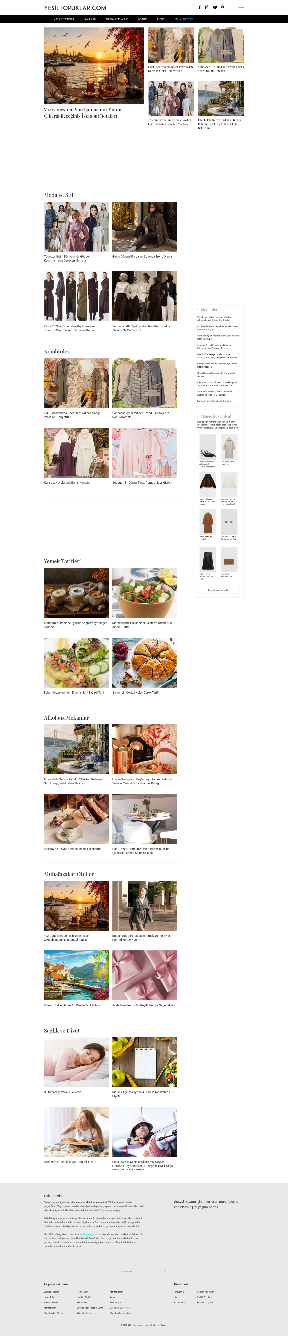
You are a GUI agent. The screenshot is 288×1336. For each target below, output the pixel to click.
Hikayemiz (179, 1292)
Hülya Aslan (49, 1297)
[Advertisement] (144, 161)
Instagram (207, 7)
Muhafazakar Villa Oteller (121, 1313)
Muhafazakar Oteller (69, 873)
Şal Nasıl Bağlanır (52, 1292)
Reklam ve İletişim (205, 1292)
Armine (113, 1297)
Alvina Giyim (115, 1302)
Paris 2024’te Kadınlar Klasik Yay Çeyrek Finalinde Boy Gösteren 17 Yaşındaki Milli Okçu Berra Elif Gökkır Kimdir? (142, 1166)
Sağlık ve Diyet (62, 1030)
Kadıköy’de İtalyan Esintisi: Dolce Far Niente (72, 849)
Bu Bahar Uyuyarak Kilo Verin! (63, 1092)
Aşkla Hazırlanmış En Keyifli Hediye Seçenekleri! (144, 1005)
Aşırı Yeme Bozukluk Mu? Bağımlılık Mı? (70, 1162)
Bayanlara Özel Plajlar (120, 1308)
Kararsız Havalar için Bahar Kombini (67, 482)
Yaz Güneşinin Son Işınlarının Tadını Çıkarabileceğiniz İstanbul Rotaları (83, 112)
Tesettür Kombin (51, 1302)
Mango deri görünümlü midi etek (207, 576)
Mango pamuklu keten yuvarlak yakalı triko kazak (228, 501)
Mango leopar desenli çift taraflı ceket (207, 501)
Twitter (215, 7)
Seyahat (142, 19)
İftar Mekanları (116, 1292)
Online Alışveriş (184, 19)
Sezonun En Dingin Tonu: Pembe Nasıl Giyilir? (142, 482)
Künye (177, 1297)
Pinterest (222, 7)
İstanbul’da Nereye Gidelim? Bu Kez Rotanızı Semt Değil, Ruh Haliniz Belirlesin (220, 124)
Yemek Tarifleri (62, 561)
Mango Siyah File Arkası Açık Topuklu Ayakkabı (207, 464)
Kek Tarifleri (82, 1302)
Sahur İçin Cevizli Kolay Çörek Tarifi (135, 692)
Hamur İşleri (82, 1292)
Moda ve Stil (59, 194)
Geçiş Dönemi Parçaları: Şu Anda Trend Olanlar (142, 256)
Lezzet (161, 19)
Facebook (199, 7)
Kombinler (90, 19)
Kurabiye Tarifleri (84, 1297)
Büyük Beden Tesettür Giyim (90, 1308)
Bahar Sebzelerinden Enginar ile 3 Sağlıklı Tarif (74, 692)
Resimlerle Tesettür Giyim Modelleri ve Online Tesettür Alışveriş (75, 7)
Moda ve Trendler (64, 19)
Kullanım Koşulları (205, 1302)
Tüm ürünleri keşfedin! (218, 590)
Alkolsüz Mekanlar (117, 19)
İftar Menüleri (50, 1308)
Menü (241, 7)
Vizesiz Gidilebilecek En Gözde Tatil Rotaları (72, 1005)
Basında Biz (179, 1302)
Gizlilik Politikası (204, 1297)
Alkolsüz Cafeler (84, 1313)
